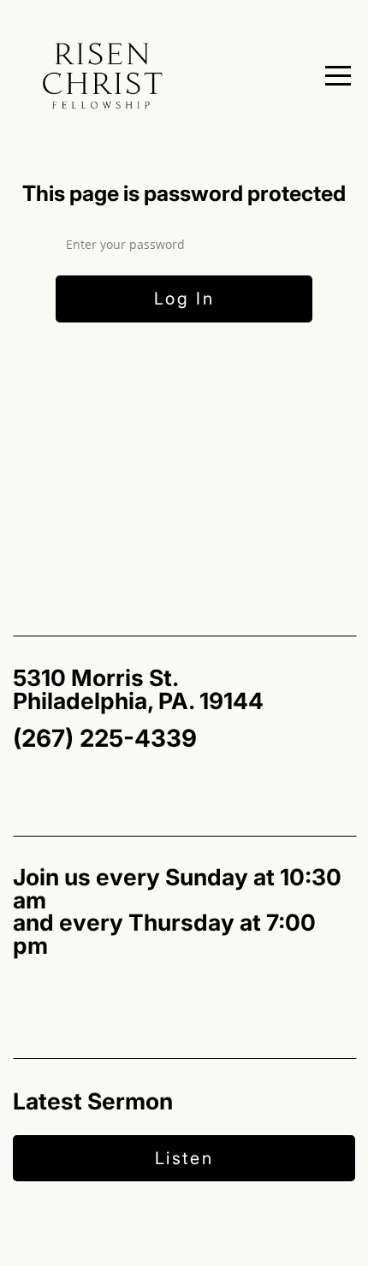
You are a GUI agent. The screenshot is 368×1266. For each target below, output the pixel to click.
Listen (184, 1158)
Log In (184, 298)
